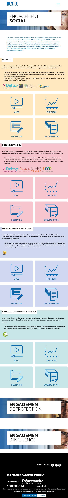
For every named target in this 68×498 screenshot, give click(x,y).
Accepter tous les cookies (29, 495)
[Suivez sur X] (56, 465)
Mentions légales (41, 486)
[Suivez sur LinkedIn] (59, 465)
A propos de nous (15, 486)
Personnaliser (42, 495)
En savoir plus (50, 491)
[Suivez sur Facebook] (52, 465)
